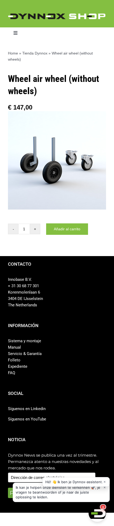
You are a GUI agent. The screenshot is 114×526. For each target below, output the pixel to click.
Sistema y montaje (24, 341)
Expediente (17, 366)
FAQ (11, 372)
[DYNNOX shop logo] (57, 15)
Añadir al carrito (67, 229)
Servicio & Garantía (25, 353)
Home (13, 53)
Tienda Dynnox (34, 53)
